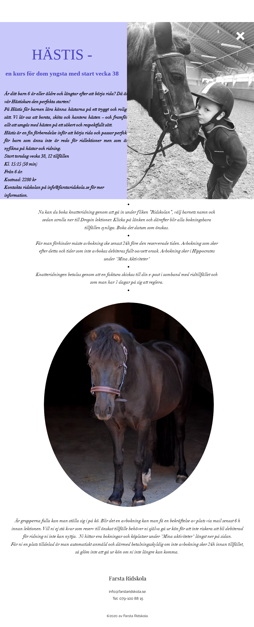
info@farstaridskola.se (69, 187)
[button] (240, 36)
